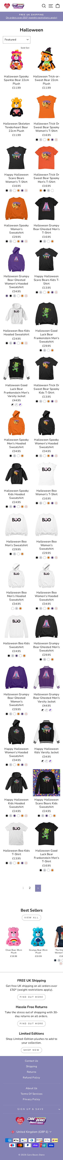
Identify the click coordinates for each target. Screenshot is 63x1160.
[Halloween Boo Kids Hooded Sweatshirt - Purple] (14, 343)
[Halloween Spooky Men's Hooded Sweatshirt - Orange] (22, 456)
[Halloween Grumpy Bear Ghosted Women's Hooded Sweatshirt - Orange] (22, 296)
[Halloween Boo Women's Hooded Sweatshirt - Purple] (52, 608)
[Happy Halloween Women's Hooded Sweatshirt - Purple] (22, 764)
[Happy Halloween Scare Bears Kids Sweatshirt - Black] (39, 815)
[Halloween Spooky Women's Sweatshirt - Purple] (22, 241)
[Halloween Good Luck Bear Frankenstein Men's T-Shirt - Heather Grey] (44, 870)
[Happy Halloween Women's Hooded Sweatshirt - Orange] (18, 764)
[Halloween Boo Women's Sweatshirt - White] (44, 557)
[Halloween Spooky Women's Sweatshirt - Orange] (18, 241)
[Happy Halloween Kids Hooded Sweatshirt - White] (18, 815)
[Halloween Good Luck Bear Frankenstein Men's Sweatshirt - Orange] (52, 350)
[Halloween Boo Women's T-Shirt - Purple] (52, 503)
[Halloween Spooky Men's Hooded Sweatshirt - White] (18, 456)
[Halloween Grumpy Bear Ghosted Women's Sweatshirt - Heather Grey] (10, 714)
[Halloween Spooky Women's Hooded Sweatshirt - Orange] (48, 456)
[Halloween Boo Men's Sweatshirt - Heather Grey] (14, 554)
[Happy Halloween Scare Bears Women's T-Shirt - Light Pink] (26, 190)
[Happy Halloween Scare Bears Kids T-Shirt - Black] (37, 292)
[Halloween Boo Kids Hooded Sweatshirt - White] (18, 343)
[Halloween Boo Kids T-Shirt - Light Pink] (26, 863)
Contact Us (31, 1061)
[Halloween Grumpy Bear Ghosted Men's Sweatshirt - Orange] (52, 659)
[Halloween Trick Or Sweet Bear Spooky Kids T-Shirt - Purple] (52, 401)
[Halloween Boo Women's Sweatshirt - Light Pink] (56, 557)
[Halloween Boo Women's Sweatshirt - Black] (37, 557)
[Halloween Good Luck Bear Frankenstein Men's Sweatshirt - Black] (40, 350)
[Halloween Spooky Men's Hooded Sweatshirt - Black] (10, 456)
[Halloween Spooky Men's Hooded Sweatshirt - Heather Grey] (14, 456)
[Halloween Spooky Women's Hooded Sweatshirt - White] (44, 456)
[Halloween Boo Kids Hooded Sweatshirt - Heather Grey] (10, 343)
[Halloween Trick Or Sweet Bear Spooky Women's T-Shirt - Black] (37, 139)
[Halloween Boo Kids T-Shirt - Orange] (18, 863)
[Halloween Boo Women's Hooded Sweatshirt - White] (44, 608)
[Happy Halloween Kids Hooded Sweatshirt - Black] (7, 815)
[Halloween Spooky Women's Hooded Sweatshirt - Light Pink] (56, 456)
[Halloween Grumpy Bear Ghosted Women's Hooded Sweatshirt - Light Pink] (26, 296)
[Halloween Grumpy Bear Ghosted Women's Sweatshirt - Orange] (18, 714)
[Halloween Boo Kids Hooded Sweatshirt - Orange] (22, 343)
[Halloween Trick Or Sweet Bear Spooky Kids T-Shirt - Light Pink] (56, 401)
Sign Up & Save (30, 1109)
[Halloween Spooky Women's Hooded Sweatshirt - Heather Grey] (40, 456)
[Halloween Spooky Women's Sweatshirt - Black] (7, 241)
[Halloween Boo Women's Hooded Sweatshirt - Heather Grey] (40, 608)
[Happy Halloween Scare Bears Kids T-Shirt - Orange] (48, 292)
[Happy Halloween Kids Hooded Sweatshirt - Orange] (22, 815)
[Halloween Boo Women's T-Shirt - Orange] (48, 503)
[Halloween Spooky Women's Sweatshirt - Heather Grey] (10, 241)
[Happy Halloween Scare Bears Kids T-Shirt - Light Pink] (56, 292)
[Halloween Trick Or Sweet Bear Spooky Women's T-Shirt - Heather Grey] (40, 139)
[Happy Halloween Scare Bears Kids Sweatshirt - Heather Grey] (42, 815)
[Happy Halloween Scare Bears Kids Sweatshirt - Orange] (54, 815)
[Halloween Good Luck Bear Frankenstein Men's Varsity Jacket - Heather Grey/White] (16, 405)
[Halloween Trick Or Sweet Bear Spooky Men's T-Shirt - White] (52, 190)
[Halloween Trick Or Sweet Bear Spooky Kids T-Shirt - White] (44, 401)
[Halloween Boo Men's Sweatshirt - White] (18, 554)
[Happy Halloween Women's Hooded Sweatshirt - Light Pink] (26, 764)
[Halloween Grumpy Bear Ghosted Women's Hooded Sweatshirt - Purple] (7, 296)
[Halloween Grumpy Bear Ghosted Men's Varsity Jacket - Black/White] (42, 710)
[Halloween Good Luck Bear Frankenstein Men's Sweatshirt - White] (48, 350)
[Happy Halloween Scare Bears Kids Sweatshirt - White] (50, 815)
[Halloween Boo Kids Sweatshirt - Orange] (24, 655)
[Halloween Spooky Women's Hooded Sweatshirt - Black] (37, 456)
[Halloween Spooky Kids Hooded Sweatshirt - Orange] (22, 506)
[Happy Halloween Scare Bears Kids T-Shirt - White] (44, 292)
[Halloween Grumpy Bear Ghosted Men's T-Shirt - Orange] (52, 241)
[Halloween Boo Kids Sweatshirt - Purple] (16, 655)
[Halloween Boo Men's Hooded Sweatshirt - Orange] (20, 608)
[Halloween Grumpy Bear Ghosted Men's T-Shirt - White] (48, 241)
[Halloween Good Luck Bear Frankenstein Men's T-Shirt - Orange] (52, 870)
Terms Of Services (31, 1093)
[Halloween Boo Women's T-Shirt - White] (44, 503)
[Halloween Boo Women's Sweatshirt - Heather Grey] (40, 557)
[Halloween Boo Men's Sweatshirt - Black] (10, 554)
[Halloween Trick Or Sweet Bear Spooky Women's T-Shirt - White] (44, 139)
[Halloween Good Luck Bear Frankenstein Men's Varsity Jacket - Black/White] (12, 405)
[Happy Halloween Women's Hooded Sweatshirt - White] (14, 764)
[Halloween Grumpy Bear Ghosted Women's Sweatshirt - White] (14, 714)
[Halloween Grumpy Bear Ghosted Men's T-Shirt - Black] (40, 241)
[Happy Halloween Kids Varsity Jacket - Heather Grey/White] (46, 761)
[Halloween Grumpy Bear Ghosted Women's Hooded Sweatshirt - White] (18, 296)
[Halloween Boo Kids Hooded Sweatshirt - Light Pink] (26, 343)
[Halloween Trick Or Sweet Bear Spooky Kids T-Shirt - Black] (37, 401)
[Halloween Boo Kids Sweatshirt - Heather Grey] (12, 655)
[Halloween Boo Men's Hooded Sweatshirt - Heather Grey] (16, 608)
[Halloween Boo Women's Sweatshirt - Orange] (48, 557)
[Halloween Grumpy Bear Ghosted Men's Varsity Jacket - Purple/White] (50, 710)
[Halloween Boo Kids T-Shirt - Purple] (22, 863)
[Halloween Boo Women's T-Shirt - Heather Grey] (40, 503)
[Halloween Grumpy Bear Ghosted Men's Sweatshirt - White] (48, 659)
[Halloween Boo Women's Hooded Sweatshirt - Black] (37, 608)
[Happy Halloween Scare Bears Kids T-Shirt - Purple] (52, 292)
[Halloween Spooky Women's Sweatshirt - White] (14, 241)
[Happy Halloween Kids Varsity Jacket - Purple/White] (50, 761)
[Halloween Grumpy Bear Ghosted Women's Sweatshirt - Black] (7, 714)
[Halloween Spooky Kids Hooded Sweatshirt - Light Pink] (26, 506)
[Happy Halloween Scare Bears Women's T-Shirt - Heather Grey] (10, 190)
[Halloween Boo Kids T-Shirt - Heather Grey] (10, 863)
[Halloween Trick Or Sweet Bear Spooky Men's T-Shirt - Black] (44, 190)
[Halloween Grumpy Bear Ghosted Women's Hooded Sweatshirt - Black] (10, 296)
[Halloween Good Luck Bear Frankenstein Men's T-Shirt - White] (48, 870)
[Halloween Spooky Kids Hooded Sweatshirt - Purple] (14, 506)
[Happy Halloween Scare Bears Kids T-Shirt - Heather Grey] (40, 292)
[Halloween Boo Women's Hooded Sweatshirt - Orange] (48, 608)
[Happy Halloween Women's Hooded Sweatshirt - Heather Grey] (10, 764)
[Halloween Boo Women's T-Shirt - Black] (37, 503)
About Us (31, 1088)
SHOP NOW (32, 1050)
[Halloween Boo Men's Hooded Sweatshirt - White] (12, 608)
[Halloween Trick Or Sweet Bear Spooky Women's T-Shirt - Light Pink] (56, 139)
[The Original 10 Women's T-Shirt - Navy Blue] (55, 960)
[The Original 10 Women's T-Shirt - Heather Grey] (59, 960)
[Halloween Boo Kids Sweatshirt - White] (20, 655)
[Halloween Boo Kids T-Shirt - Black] (7, 863)
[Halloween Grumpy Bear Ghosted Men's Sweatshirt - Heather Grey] (44, 659)
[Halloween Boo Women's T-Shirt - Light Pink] (56, 503)
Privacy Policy (31, 1099)
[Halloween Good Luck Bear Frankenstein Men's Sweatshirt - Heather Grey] (44, 350)
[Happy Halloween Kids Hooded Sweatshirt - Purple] (14, 815)
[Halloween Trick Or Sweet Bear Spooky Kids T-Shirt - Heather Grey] (40, 401)
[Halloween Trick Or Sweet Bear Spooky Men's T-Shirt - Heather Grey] (48, 190)
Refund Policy (31, 1077)
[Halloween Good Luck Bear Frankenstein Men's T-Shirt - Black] (40, 870)
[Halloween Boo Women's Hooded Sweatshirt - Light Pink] (56, 608)
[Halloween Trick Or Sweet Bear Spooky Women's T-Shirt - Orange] (48, 139)
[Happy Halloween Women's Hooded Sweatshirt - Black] (7, 764)
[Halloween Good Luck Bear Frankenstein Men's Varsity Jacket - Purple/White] (20, 405)
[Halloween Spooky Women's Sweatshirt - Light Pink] (26, 241)
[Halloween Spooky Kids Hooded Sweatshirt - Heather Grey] (10, 506)
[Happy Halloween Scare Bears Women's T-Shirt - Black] (7, 190)
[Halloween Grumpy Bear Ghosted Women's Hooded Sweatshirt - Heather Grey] (14, 296)
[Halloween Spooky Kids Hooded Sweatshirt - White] (18, 506)
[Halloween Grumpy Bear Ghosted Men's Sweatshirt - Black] (40, 659)
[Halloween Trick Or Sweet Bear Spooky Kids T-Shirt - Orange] (48, 401)
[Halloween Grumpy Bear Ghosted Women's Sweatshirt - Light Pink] (26, 714)
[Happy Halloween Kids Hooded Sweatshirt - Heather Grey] (10, 815)
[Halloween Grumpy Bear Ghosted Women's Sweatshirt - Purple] (22, 714)
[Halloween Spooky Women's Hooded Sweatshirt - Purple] (52, 456)
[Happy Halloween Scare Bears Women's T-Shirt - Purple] (22, 190)
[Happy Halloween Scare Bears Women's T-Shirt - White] (14, 190)
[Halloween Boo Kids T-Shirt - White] (14, 863)
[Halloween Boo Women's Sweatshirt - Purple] (52, 557)
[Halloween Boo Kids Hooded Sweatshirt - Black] (7, 343)
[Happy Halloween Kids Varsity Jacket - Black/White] (42, 761)
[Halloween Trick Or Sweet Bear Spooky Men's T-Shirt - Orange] (40, 190)
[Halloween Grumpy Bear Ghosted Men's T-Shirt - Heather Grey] (44, 241)
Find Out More (31, 997)
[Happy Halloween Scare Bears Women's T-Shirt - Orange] (18, 190)
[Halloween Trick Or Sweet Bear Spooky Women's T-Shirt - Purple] (52, 139)
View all (31, 917)
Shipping (31, 1066)
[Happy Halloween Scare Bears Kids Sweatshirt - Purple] (46, 815)
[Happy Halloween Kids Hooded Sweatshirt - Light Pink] (26, 815)
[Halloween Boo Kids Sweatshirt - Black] (9, 655)
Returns (31, 1072)
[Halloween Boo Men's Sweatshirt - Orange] (22, 554)
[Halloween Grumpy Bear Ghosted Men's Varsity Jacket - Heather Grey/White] (46, 710)
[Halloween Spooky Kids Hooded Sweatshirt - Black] (7, 506)
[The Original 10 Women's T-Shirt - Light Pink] (61, 963)
